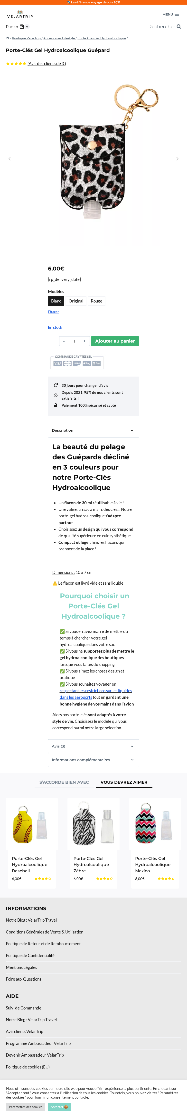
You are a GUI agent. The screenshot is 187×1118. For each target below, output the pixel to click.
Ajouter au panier (115, 341)
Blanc (56, 300)
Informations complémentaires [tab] (81, 759)
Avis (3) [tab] (58, 746)
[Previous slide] (10, 159)
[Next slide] (177, 159)
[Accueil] (7, 38)
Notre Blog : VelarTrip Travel (31, 920)
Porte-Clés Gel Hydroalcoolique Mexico (152, 864)
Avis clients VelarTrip (24, 1031)
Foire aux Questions (23, 979)
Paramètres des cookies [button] (25, 1107)
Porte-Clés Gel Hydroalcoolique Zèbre (91, 864)
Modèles (56, 291)
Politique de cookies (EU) (28, 1066)
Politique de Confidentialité (30, 955)
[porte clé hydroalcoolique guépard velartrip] (93, 158)
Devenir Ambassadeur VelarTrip (35, 1055)
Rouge (96, 300)
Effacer (53, 312)
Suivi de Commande (23, 1007)
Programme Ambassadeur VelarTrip (38, 1043)
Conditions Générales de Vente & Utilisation (44, 931)
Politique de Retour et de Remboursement (43, 943)
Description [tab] (62, 430)
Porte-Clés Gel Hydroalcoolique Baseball (29, 864)
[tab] (64, 783)
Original (76, 300)
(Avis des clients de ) (47, 63)
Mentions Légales (21, 967)
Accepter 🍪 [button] (59, 1107)
